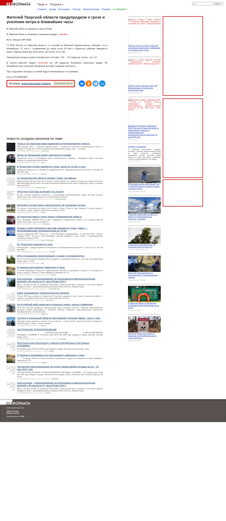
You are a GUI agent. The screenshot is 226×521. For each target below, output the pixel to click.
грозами (63, 34)
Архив (52, 9)
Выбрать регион (13, 413)
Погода (76, 9)
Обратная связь (13, 411)
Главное (42, 9)
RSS (22, 416)
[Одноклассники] (89, 83)
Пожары (106, 9)
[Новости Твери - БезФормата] (15, 3)
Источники (64, 9)
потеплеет (43, 63)
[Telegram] (95, 83)
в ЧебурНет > (120, 9)
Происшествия (91, 9)
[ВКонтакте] (82, 83)
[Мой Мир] (102, 83)
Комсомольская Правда (36, 83)
